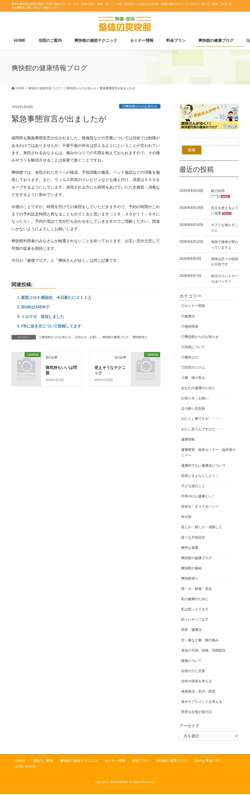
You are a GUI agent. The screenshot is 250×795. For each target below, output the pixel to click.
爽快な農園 (189, 548)
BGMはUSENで (35, 307)
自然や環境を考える (196, 681)
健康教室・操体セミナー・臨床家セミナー (208, 452)
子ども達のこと (193, 486)
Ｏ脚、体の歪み (193, 378)
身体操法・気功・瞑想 (198, 691)
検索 (192, 150)
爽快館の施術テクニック (79, 761)
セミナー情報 (115, 761)
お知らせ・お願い (86, 337)
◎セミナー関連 (193, 306)
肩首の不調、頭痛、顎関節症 (203, 650)
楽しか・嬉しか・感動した (201, 527)
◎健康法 (188, 316)
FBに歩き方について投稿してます (51, 326)
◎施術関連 (189, 326)
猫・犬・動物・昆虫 (196, 589)
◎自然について (193, 347)
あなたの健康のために (198, 388)
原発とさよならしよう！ (200, 476)
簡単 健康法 (191, 630)
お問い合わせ (25, 766)
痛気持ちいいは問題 (61, 369)
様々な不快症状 (193, 537)
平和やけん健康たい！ (198, 496)
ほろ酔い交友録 (193, 408)
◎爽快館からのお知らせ (139, 106)
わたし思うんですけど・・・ (203, 429)
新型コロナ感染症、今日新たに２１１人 (56, 297)
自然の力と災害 (193, 671)
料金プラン (140, 761)
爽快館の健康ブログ (115, 337)
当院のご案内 (42, 761)
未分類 (186, 517)
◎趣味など (189, 357)
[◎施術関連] (16, 355)
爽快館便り (140, 337)
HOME (20, 761)
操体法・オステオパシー (200, 506)
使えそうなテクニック (110, 369)
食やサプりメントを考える (201, 702)
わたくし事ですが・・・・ (201, 419)
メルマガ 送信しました (42, 316)
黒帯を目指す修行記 (196, 712)
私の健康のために (194, 599)
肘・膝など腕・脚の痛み (200, 640)
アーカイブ (189, 726)
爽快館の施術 (191, 568)
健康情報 (188, 439)
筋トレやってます (194, 619)
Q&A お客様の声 (206, 761)
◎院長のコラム (193, 367)
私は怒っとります (194, 609)
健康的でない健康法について (203, 465)
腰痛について (191, 661)
